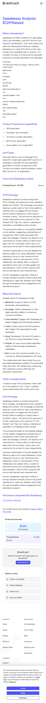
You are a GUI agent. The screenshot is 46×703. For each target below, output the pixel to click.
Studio (5, 630)
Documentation (29, 624)
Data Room (28, 653)
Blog (25, 636)
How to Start (28, 630)
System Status (8, 647)
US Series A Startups (12, 500)
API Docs (6, 641)
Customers (28, 641)
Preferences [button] (12, 682)
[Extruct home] (11, 3)
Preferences (23, 698)
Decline (23, 693)
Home (5, 624)
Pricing (5, 636)
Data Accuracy (29, 647)
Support (6, 663)
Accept (23, 688)
